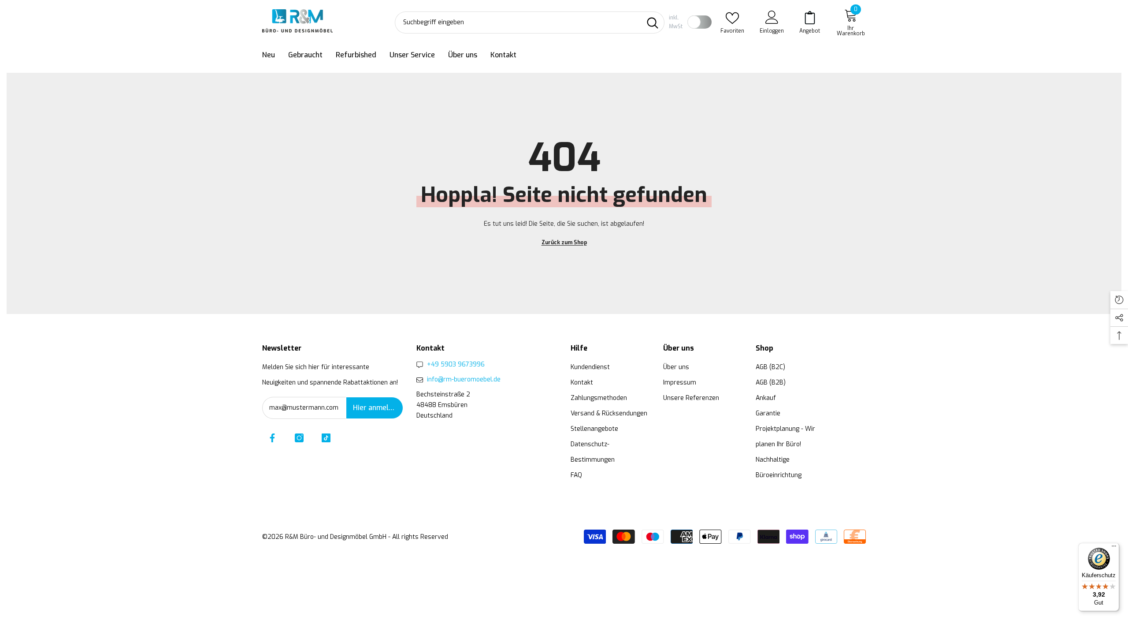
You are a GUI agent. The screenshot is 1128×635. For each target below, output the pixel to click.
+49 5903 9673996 (456, 364)
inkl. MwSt (676, 22)
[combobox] (518, 22)
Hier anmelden (377, 407)
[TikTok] (326, 438)
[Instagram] (299, 438)
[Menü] (1114, 548)
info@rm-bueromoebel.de (464, 379)
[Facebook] (272, 438)
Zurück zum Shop (564, 242)
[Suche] (529, 22)
